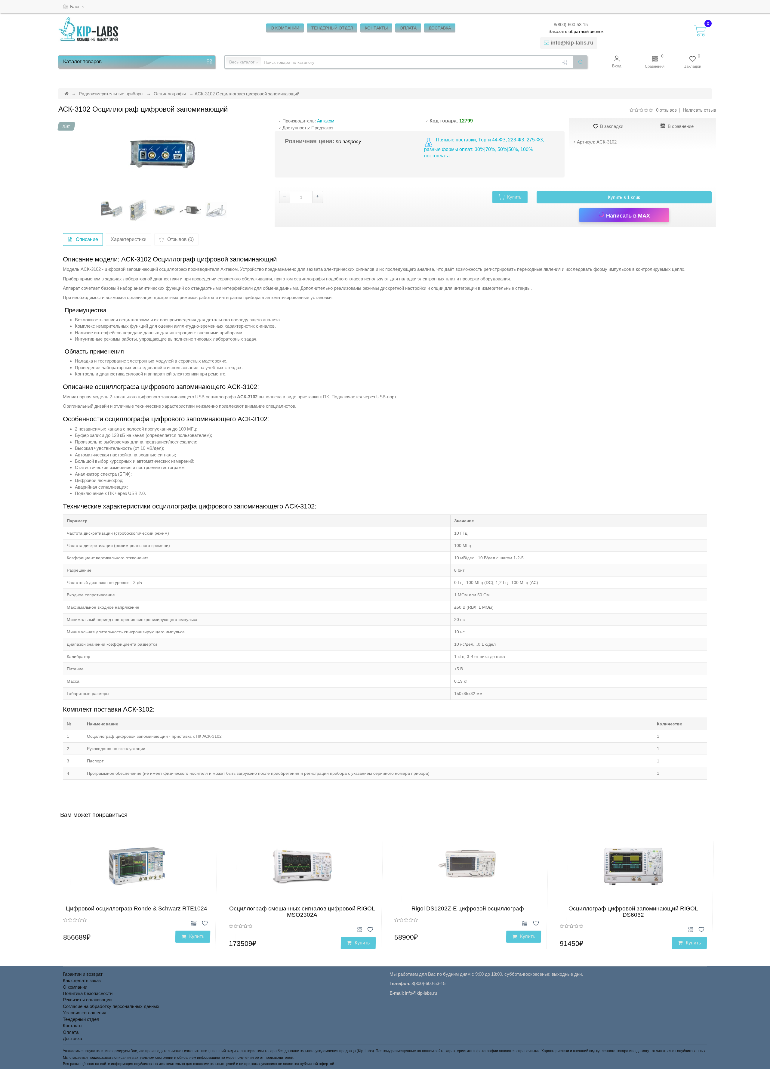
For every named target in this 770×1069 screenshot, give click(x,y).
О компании (75, 987)
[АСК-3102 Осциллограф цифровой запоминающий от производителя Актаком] (162, 153)
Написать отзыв (699, 110)
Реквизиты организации (87, 999)
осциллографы (309, 278)
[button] (617, 62)
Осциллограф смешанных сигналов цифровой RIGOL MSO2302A (302, 911)
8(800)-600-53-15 (571, 24)
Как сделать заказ (82, 980)
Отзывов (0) (180, 239)
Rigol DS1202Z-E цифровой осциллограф (467, 908)
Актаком (325, 120)
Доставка (72, 1038)
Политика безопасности (87, 993)
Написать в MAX (627, 216)
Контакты (72, 1025)
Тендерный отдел (81, 1019)
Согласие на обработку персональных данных (111, 1006)
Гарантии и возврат (83, 974)
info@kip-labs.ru (572, 43)
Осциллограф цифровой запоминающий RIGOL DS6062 (633, 911)
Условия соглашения (84, 1012)
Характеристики (128, 239)
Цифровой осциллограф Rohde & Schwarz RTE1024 (136, 908)
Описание (87, 239)
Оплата (71, 1032)
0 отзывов (666, 110)
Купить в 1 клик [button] (624, 197)
